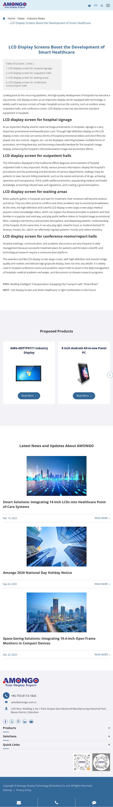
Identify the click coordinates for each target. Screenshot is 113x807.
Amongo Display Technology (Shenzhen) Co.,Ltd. (43, 785)
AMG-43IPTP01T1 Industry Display (29, 350)
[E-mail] (19, 802)
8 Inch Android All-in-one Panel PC (84, 350)
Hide (29, 63)
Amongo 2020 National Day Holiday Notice (37, 572)
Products (9, 728)
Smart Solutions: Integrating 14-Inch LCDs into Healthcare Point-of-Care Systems (55, 504)
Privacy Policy (23, 790)
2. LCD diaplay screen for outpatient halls (28, 73)
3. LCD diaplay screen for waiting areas (27, 77)
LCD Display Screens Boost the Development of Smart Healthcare (50, 23)
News (21, 18)
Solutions (9, 736)
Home (11, 18)
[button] (110, 375)
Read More (28, 395)
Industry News (36, 18)
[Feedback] (94, 802)
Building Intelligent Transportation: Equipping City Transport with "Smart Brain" (54, 284)
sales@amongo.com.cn (23, 702)
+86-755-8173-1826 (23, 696)
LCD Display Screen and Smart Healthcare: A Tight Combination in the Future (53, 290)
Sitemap (7, 790)
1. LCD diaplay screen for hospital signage (29, 68)
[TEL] (56, 802)
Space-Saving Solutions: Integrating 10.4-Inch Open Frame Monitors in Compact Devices (49, 640)
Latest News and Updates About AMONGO (56, 446)
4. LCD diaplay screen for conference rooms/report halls (26, 84)
